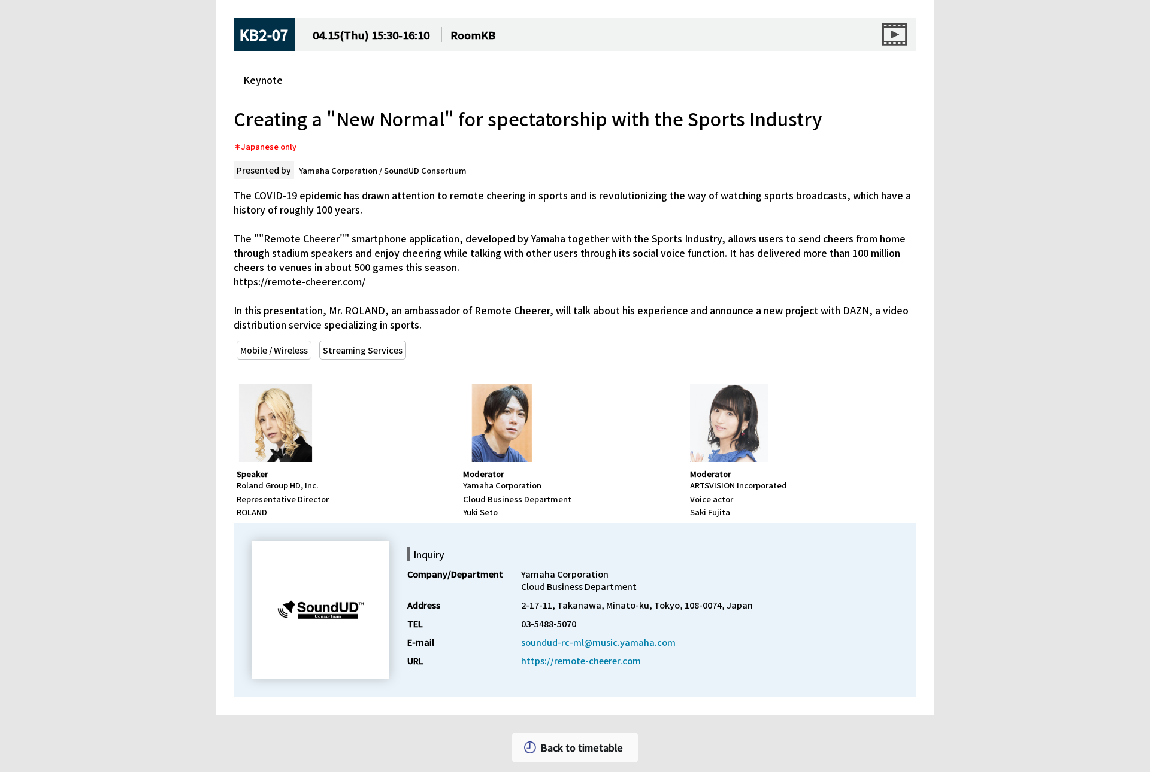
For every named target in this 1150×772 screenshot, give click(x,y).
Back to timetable (581, 747)
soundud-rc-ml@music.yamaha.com (598, 642)
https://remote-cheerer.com (581, 660)
